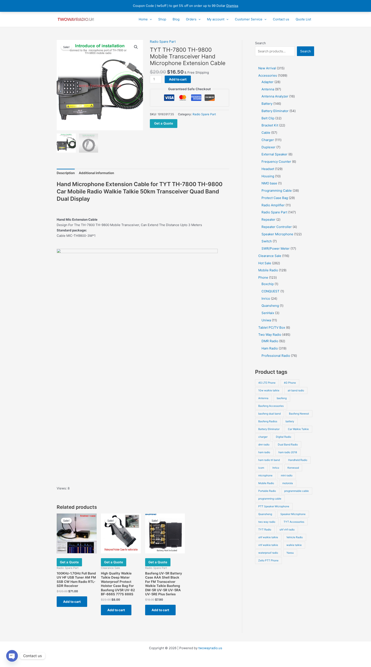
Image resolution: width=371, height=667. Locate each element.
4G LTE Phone (266, 382)
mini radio (286, 475)
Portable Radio (267, 490)
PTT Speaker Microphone (273, 506)
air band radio (296, 390)
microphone (265, 475)
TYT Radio (264, 529)
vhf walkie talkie (268, 545)
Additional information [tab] (96, 173)
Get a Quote (163, 123)
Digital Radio (283, 436)
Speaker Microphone (293, 514)
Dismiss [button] (232, 6)
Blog (176, 19)
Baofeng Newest (299, 413)
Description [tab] (66, 173)
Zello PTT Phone (268, 560)
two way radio (266, 521)
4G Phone (290, 382)
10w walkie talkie (268, 390)
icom (261, 467)
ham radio (264, 452)
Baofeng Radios (267, 421)
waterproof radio (268, 552)
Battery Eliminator (269, 429)
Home (143, 19)
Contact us (281, 19)
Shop (162, 19)
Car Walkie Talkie (298, 429)
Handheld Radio (297, 460)
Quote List (303, 19)
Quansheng (265, 514)
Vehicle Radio (294, 537)
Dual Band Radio (288, 444)
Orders (191, 19)
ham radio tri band (269, 460)
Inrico (275, 467)
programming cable (269, 498)
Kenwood (293, 467)
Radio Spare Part (163, 42)
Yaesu (290, 552)
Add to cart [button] (72, 602)
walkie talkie (294, 545)
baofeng (282, 398)
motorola (287, 483)
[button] (150, 19)
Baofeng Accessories (271, 405)
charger (263, 436)
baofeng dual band (269, 413)
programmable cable (296, 490)
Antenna (263, 398)
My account (215, 19)
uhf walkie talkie (268, 537)
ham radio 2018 (287, 452)
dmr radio (263, 444)
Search (260, 43)
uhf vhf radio (287, 529)
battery (290, 421)
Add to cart (178, 79)
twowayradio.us (210, 648)
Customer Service (248, 19)
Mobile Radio (266, 483)
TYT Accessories (294, 521)
